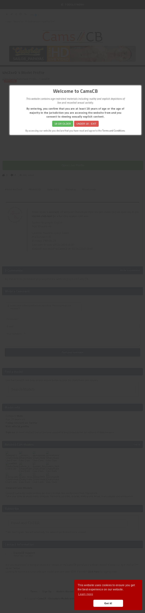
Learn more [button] (85, 594)
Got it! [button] (108, 603)
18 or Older (62, 123)
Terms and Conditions (113, 130)
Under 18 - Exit (86, 123)
